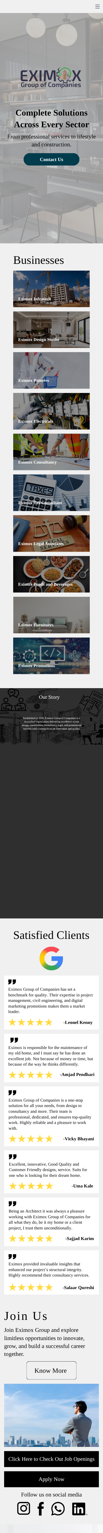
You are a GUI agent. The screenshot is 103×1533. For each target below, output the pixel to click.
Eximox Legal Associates (41, 543)
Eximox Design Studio (38, 339)
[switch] (97, 6)
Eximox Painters (33, 380)
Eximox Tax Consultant (40, 503)
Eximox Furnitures (36, 625)
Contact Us (51, 159)
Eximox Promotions (36, 666)
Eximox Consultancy (37, 462)
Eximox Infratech (34, 299)
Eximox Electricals (35, 421)
